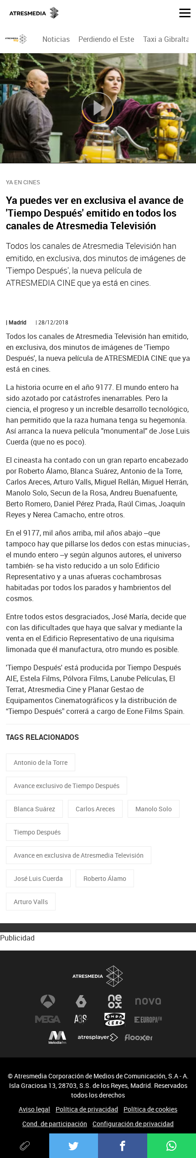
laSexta (81, 1001)
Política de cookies (150, 1109)
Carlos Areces (95, 808)
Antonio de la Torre (40, 762)
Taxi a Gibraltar (167, 39)
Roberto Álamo (104, 878)
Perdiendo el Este (106, 39)
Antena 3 (48, 1001)
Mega (48, 1020)
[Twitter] (73, 1145)
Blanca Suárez (34, 808)
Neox (115, 1001)
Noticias (56, 39)
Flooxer (138, 1038)
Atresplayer (98, 1038)
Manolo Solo (153, 808)
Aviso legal (34, 1109)
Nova (148, 1001)
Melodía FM (57, 1038)
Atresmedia (98, 977)
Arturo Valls (31, 901)
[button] (181, 12)
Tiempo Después (37, 832)
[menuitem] (56, 39)
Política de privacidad (87, 1109)
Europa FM (148, 1020)
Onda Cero (115, 1020)
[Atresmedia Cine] (16, 39)
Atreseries (81, 1020)
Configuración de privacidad (133, 1123)
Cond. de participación (54, 1123)
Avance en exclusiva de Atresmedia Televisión (79, 855)
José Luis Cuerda (38, 878)
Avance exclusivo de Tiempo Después (66, 785)
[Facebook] (122, 1145)
